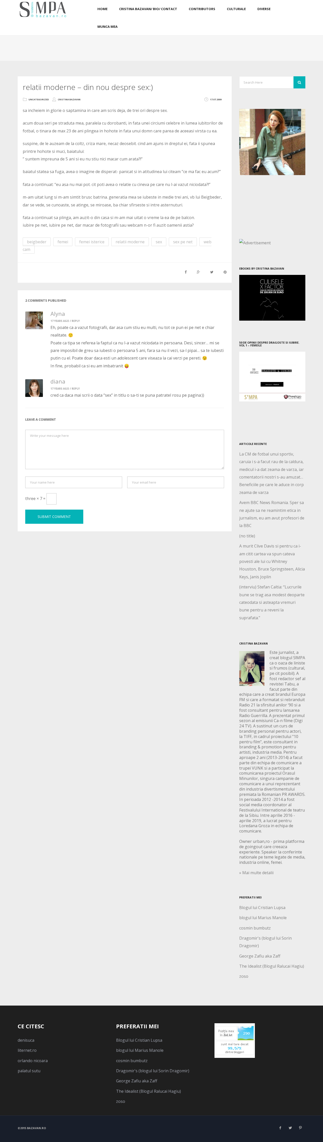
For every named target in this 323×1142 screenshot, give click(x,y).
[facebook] (280, 1128)
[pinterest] (300, 1128)
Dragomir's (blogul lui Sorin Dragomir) (152, 1071)
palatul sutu (29, 1071)
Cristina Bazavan (69, 99)
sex (159, 242)
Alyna (57, 313)
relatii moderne (130, 242)
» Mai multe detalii (256, 872)
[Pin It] (225, 272)
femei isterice (91, 242)
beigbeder (36, 242)
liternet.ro (27, 1050)
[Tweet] (211, 272)
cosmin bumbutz (255, 928)
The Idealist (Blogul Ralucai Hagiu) (271, 966)
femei (63, 242)
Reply (76, 321)
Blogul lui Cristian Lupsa (262, 907)
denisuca (26, 1040)
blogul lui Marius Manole (263, 917)
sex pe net (183, 242)
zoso (243, 976)
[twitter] (290, 1128)
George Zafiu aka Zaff (259, 956)
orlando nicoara (33, 1060)
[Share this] (186, 272)
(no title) (247, 536)
